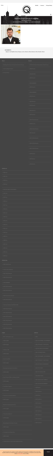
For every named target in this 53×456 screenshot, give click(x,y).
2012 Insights (6, 399)
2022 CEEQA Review (7, 290)
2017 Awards (32, 132)
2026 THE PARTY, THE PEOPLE (42, 344)
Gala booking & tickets (8, 68)
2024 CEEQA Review (7, 277)
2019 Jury (5, 197)
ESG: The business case (8, 336)
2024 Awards (32, 87)
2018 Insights (6, 353)
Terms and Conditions (8, 269)
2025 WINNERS (33, 83)
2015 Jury (5, 212)
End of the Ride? (6, 358)
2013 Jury (5, 220)
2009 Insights (6, 426)
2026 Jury (5, 172)
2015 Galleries (38, 418)
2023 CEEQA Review (7, 286)
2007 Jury (5, 244)
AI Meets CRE (6, 349)
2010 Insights (6, 417)
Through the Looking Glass (9, 432)
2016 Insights (6, 371)
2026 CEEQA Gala (7, 264)
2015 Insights (6, 381)
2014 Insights (6, 390)
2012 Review (32, 164)
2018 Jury (5, 201)
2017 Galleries (38, 410)
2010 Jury (5, 232)
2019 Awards (32, 114)
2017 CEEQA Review (34, 138)
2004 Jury (5, 255)
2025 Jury (5, 176)
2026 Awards (32, 68)
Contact (42, 5)
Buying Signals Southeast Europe (10, 423)
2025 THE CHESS (39, 367)
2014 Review (32, 153)
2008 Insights (6, 436)
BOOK (36, 5)
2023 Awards (32, 96)
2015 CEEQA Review (34, 148)
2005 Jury (5, 251)
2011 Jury (5, 228)
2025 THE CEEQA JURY (40, 371)
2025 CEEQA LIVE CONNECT (41, 379)
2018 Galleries (38, 407)
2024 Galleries (38, 391)
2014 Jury (5, 216)
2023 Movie (37, 395)
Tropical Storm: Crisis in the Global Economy (12, 441)
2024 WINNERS (33, 92)
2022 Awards (32, 105)
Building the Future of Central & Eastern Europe (13, 64)
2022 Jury (5, 193)
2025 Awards (32, 77)
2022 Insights (6, 340)
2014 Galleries (38, 422)
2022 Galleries (38, 399)
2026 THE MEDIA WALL (40, 352)
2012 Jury (5, 224)
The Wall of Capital (7, 386)
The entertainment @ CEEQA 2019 (10, 304)
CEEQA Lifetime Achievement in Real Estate (39, 64)
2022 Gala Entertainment (8, 295)
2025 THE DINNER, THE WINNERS (42, 356)
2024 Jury (5, 180)
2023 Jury (5, 184)
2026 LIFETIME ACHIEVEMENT (9, 189)
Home (2, 5)
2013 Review (32, 158)
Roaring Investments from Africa (10, 368)
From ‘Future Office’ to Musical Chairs (11, 377)
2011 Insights (6, 408)
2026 (36, 336)
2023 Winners (33, 101)
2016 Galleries (38, 414)
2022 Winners (33, 110)
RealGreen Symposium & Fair (9, 404)
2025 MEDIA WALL (39, 375)
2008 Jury (5, 240)
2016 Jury (5, 208)
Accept (48, 451)
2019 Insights (6, 344)
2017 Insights (6, 362)
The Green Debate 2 (7, 413)
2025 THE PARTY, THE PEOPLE (42, 360)
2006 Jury (5, 248)
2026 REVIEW (32, 73)
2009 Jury (5, 236)
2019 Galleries (38, 403)
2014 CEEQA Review (7, 324)
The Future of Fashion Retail (9, 395)
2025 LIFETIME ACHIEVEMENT (42, 364)
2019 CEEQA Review (34, 119)
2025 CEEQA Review (7, 273)
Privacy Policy (49, 5)
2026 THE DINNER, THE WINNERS (42, 340)
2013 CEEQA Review (7, 328)
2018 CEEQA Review (34, 128)
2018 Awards (32, 123)
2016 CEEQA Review (34, 143)
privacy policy (20, 453)
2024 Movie (37, 387)
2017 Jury (5, 205)
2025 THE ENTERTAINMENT (41, 383)
